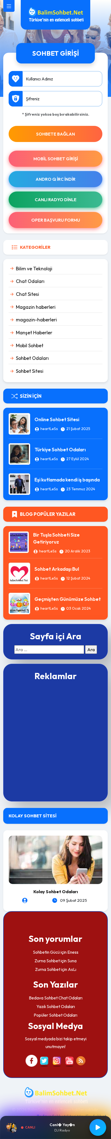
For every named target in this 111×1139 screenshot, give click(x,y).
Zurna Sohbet (47, 960)
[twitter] (44, 1060)
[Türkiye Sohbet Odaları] (19, 453)
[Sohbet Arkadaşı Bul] (19, 573)
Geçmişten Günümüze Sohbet (67, 599)
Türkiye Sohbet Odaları (60, 449)
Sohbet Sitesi (29, 371)
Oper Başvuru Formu (55, 220)
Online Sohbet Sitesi (56, 419)
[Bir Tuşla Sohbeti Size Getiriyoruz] (19, 541)
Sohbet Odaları (32, 358)
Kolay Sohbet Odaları (55, 891)
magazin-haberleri (36, 320)
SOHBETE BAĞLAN (55, 134)
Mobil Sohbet (29, 345)
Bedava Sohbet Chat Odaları (55, 997)
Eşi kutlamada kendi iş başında (67, 480)
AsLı (72, 969)
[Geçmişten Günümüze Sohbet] (19, 603)
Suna (72, 960)
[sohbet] (55, 14)
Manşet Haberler (34, 332)
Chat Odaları (30, 281)
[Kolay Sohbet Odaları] (55, 859)
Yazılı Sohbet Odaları (55, 1006)
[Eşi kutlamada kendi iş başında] (19, 483)
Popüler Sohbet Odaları (55, 1015)
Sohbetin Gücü (46, 952)
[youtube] (69, 1060)
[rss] (80, 1060)
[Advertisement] (55, 740)
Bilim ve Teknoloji (34, 268)
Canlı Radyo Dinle (56, 199)
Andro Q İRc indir (55, 179)
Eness (72, 952)
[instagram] (57, 1060)
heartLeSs (49, 428)
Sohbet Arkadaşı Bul (56, 569)
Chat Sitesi (27, 294)
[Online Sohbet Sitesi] (19, 423)
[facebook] (31, 1060)
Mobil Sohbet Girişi (55, 158)
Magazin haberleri (36, 307)
